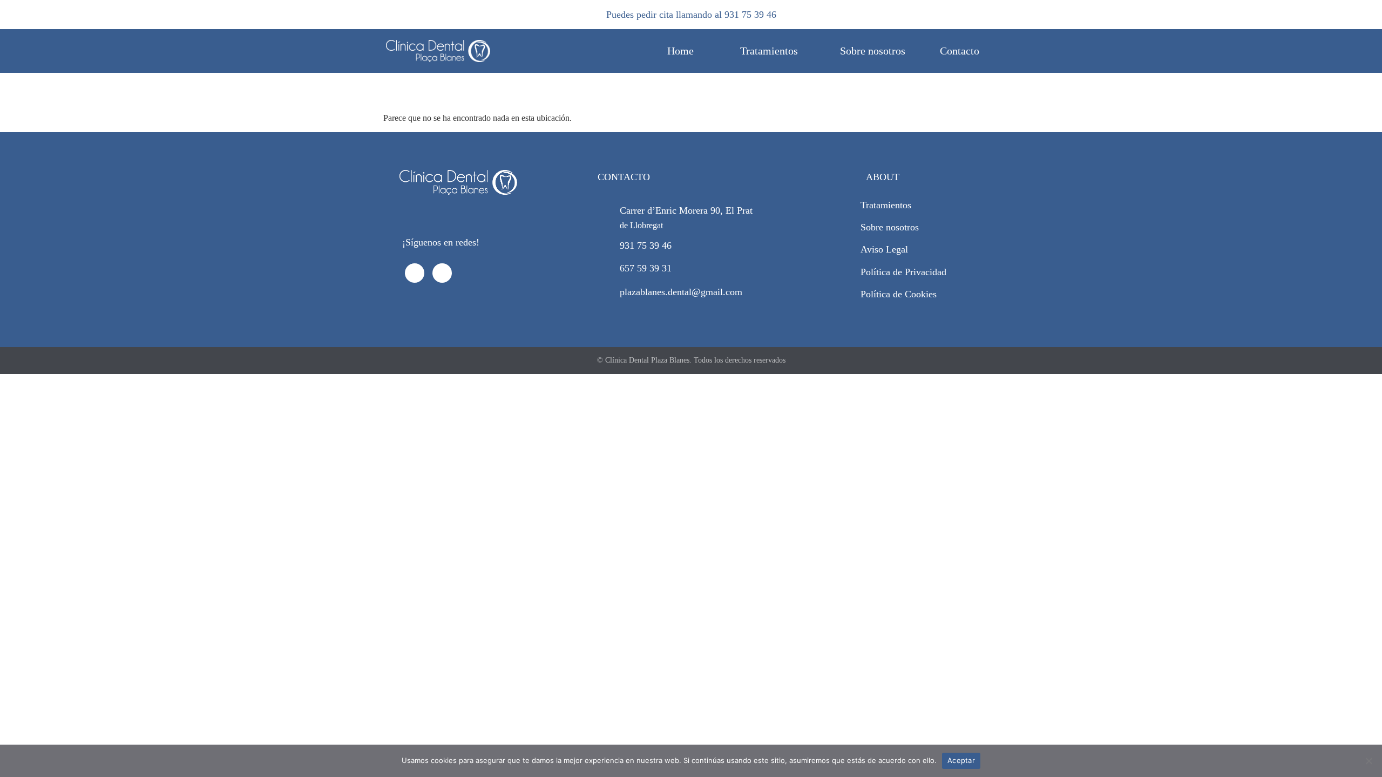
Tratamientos (769, 51)
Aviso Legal (884, 249)
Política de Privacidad (903, 272)
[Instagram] (442, 273)
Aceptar (961, 760)
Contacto (959, 51)
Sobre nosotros (872, 51)
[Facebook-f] (414, 273)
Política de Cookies (899, 294)
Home (680, 51)
